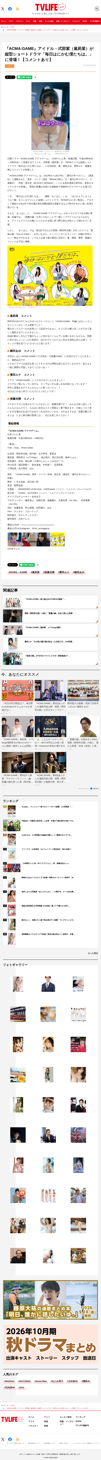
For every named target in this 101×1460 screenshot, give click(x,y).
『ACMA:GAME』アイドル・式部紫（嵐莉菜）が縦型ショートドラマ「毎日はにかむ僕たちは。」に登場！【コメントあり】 (47, 30)
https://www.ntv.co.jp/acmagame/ (38, 525)
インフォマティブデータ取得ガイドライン (86, 1443)
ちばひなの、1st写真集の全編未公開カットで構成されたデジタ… (47, 835)
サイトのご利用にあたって (15, 1443)
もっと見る (93, 953)
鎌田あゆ (79, 572)
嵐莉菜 (36, 572)
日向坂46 (10, 1387)
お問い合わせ (63, 1443)
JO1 (22, 1387)
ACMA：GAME (18, 572)
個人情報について (34, 1443)
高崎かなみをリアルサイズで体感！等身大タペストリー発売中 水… (48, 877)
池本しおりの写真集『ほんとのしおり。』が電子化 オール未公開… (48, 892)
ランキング (76, 21)
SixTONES (25, 1381)
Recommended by (84, 788)
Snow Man (41, 1381)
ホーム (3, 21)
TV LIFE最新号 (95, 21)
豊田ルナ (64, 572)
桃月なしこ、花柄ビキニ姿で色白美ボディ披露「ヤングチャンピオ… (48, 920)
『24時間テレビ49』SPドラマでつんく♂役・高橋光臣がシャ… (46, 863)
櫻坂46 (86, 1381)
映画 (40, 21)
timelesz (10, 1381)
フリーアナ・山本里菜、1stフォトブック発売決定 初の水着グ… (47, 849)
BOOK (85, 21)
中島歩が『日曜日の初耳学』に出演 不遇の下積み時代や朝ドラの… (48, 821)
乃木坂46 (73, 1381)
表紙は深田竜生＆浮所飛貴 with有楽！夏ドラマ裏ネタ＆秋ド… (46, 906)
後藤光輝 (49, 572)
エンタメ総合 (49, 21)
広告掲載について (49, 1443)
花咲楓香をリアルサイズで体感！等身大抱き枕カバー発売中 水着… (48, 934)
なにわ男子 (57, 1381)
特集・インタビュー (63, 21)
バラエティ (19, 21)
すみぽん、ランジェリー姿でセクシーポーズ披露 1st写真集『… (47, 807)
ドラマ (11, 21)
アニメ (28, 21)
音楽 (34, 21)
